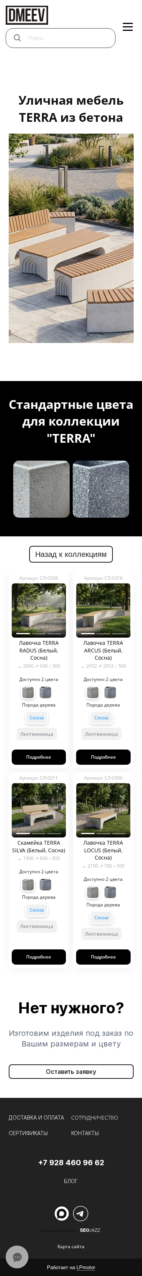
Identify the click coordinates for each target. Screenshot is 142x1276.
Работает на (71, 1267)
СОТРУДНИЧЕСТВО (94, 1117)
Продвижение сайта (59, 1231)
